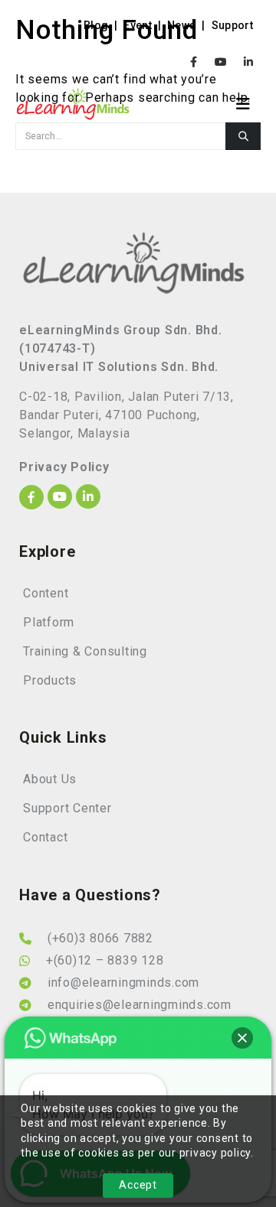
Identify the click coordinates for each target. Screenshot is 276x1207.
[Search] (243, 136)
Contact (45, 837)
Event (137, 25)
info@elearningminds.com (123, 982)
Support (232, 25)
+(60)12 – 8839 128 (105, 960)
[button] (248, 104)
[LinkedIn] (248, 61)
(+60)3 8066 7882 (100, 938)
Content (45, 593)
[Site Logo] (72, 104)
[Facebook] (193, 61)
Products (50, 680)
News (181, 25)
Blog (96, 25)
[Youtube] (220, 61)
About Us (50, 779)
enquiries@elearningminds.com (140, 1004)
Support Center (67, 808)
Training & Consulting (85, 651)
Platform (48, 622)
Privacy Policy (64, 467)
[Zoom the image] (134, 240)
